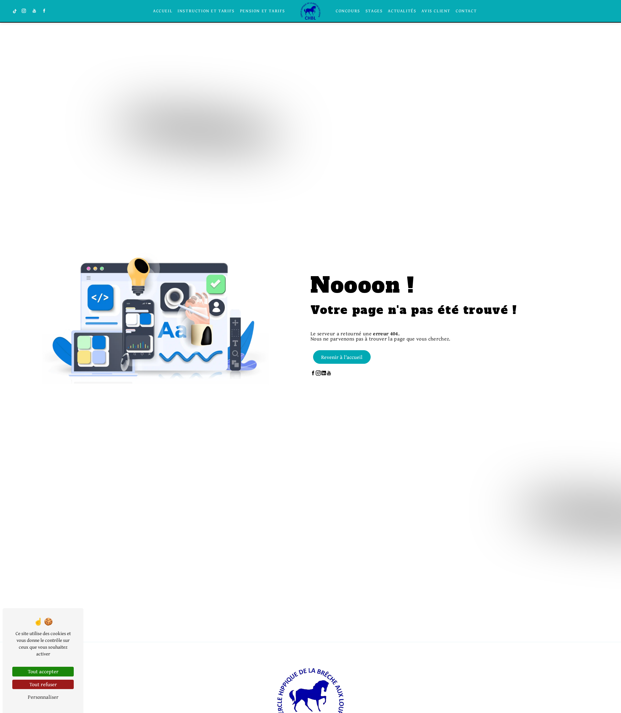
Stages (374, 11)
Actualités (402, 11)
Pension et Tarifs (262, 11)
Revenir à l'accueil (342, 357)
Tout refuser (43, 684)
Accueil (162, 11)
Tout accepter (43, 671)
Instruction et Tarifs (206, 11)
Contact (466, 11)
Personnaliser (43, 697)
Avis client (436, 11)
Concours (348, 11)
